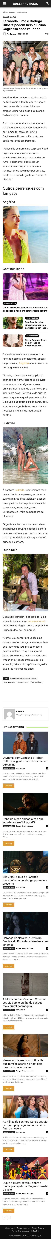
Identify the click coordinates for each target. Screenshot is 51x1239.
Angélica (24, 363)
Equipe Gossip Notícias (24, 826)
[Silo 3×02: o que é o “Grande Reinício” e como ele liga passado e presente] (25, 862)
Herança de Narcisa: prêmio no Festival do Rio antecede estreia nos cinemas (25, 941)
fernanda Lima (23, 682)
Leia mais (8, 786)
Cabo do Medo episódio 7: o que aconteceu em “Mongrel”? (23, 820)
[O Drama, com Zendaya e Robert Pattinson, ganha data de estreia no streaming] (25, 743)
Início (5, 12)
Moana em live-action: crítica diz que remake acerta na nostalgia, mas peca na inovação (23, 1064)
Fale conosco (9, 1228)
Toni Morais (20, 768)
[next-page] (8, 1217)
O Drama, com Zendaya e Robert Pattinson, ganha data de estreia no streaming (25, 761)
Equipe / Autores (23, 1228)
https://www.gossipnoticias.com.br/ (29, 715)
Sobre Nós (35, 1231)
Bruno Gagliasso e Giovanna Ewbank (23, 678)
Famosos (12, 12)
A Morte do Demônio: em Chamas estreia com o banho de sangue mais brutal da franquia (24, 1003)
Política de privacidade (20, 1231)
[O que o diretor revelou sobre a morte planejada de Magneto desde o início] (25, 1168)
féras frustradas (9, 682)
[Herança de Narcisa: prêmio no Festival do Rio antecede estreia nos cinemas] (25, 923)
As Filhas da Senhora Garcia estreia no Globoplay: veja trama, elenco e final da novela (25, 1125)
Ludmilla (19, 490)
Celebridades (22, 12)
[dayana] (5, 34)
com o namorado (36, 621)
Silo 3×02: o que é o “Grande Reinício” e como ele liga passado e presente (25, 880)
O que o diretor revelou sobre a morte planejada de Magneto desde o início (25, 1186)
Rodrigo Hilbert (36, 682)
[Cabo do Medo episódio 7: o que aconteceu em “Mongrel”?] (25, 804)
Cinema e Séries (9, 768)
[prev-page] (4, 1217)
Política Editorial (38, 1228)
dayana (13, 34)
